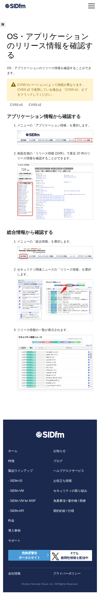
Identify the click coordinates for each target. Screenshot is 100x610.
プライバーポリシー (67, 573)
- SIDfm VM (16, 491)
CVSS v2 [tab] (35, 105)
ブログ (58, 461)
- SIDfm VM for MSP (22, 501)
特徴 (11, 461)
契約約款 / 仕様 (63, 511)
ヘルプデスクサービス (68, 471)
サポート (14, 540)
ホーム (12, 451)
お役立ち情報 (62, 481)
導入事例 (14, 530)
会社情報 (14, 573)
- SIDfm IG (15, 481)
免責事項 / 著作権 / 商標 (69, 501)
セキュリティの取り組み (70, 491)
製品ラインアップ (20, 471)
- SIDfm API (16, 511)
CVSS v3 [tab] (16, 105)
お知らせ (59, 451)
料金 (11, 520)
